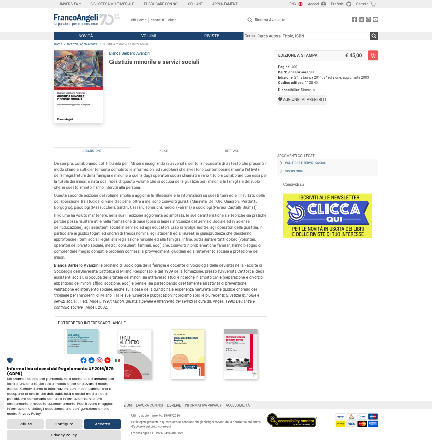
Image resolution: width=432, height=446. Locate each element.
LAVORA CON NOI (149, 405)
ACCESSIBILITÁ (238, 405)
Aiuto (172, 20)
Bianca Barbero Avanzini (129, 53)
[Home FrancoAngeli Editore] (87, 19)
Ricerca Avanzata (270, 19)
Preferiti (337, 4)
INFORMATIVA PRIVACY (203, 405)
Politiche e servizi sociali (305, 163)
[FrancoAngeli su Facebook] (354, 20)
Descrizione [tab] (92, 151)
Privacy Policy (64, 435)
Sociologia (294, 171)
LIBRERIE (174, 405)
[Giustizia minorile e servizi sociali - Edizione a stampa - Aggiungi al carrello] (373, 55)
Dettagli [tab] (232, 151)
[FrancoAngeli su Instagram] (368, 20)
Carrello (362, 4)
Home (58, 44)
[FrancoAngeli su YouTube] (375, 20)
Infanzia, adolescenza (82, 44)
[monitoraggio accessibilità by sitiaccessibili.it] (292, 416)
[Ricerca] (374, 36)
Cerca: (250, 35)
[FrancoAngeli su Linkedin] (361, 20)
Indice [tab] (163, 151)
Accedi (313, 4)
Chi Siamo (138, 20)
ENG (293, 4)
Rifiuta (26, 424)
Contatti (157, 20)
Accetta (102, 424)
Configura (64, 424)
